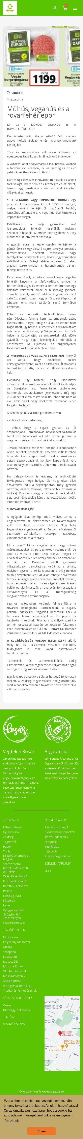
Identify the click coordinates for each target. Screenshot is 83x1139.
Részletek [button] (11, 1120)
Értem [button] (42, 1131)
